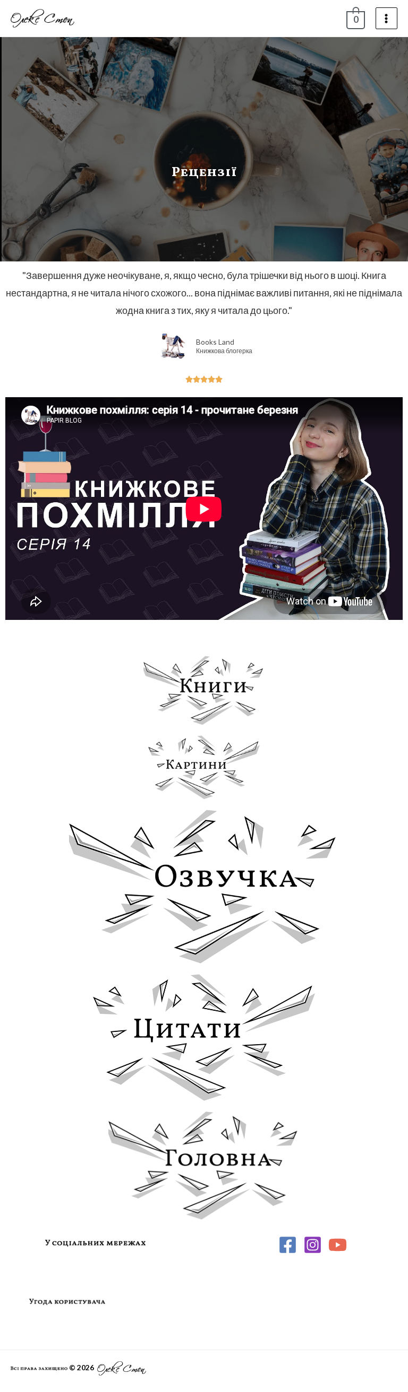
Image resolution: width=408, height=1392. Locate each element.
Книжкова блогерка (224, 351)
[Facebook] (287, 1245)
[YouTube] (337, 1245)
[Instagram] (312, 1245)
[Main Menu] (386, 18)
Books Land (215, 341)
